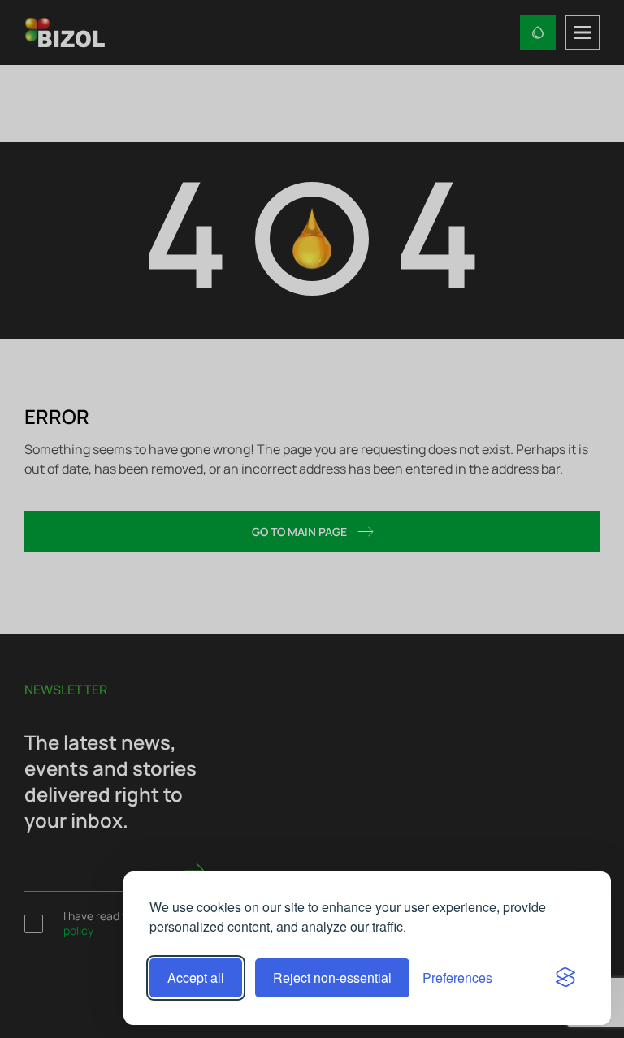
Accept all (195, 977)
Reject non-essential (332, 977)
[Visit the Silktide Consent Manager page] (565, 977)
